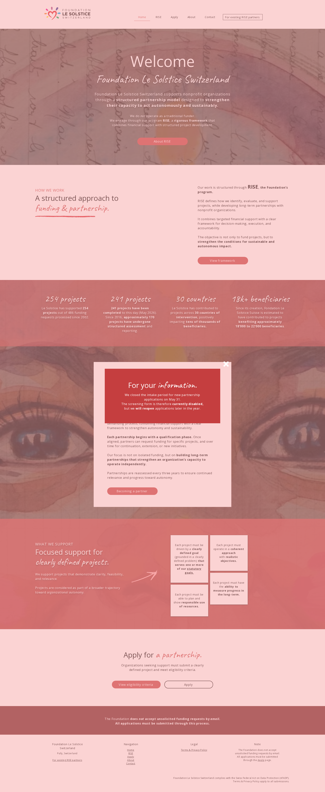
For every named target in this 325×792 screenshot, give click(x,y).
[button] (226, 364)
